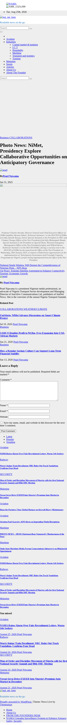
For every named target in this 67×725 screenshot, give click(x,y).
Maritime (16, 53)
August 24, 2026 (8, 652)
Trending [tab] (10, 442)
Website (4, 417)
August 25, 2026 (8, 634)
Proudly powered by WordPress (16, 701)
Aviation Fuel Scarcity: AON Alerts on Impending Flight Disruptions (30, 522)
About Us (11, 69)
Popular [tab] (10, 439)
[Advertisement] (33, 108)
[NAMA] (11, 3)
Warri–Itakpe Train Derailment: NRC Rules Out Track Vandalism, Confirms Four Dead (29, 644)
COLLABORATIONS (20, 137)
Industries (11, 42)
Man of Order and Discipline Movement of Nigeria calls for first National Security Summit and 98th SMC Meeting (32, 481)
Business (4, 137)
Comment (6, 379)
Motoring (10, 61)
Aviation (10, 39)
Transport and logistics (23, 55)
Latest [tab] (9, 436)
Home (9, 710)
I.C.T (15, 47)
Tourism (16, 58)
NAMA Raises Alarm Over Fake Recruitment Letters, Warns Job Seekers (32, 453)
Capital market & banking (25, 44)
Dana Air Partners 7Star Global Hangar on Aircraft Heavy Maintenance (31, 509)
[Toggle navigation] (1, 31)
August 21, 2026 (8, 687)
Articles (10, 67)
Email (4, 411)
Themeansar (6, 704)
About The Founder (16, 72)
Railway (4, 459)
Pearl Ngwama (11, 176)
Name (4, 405)
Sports (9, 64)
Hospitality (17, 50)
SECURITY (6, 474)
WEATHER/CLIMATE (35, 309)
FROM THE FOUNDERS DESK (23, 715)
